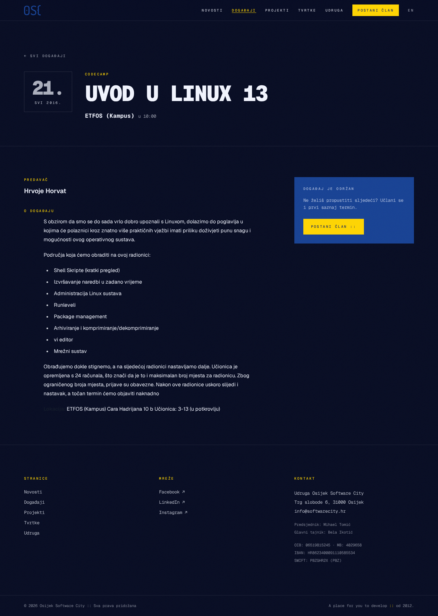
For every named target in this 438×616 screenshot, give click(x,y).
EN (411, 10)
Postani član (376, 10)
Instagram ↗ (173, 512)
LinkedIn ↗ (172, 502)
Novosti (212, 10)
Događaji (244, 10)
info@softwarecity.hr (320, 511)
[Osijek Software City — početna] (32, 10)
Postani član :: (333, 226)
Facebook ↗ (172, 492)
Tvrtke (307, 10)
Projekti (277, 10)
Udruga (334, 10)
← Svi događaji (45, 56)
